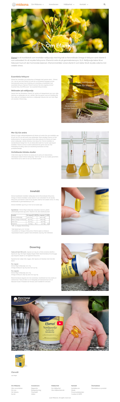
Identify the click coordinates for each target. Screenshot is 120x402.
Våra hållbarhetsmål (57, 390)
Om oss (13, 390)
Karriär (13, 394)
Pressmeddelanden (77, 392)
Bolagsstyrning (36, 390)
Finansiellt (34, 392)
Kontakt (83, 4)
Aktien (33, 394)
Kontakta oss (75, 388)
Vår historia (14, 392)
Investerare (53, 4)
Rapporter (34, 388)
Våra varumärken (16, 388)
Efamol (14, 58)
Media (73, 390)
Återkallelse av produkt (98, 388)
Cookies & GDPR (76, 394)
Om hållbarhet (56, 388)
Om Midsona (36, 4)
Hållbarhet (68, 4)
